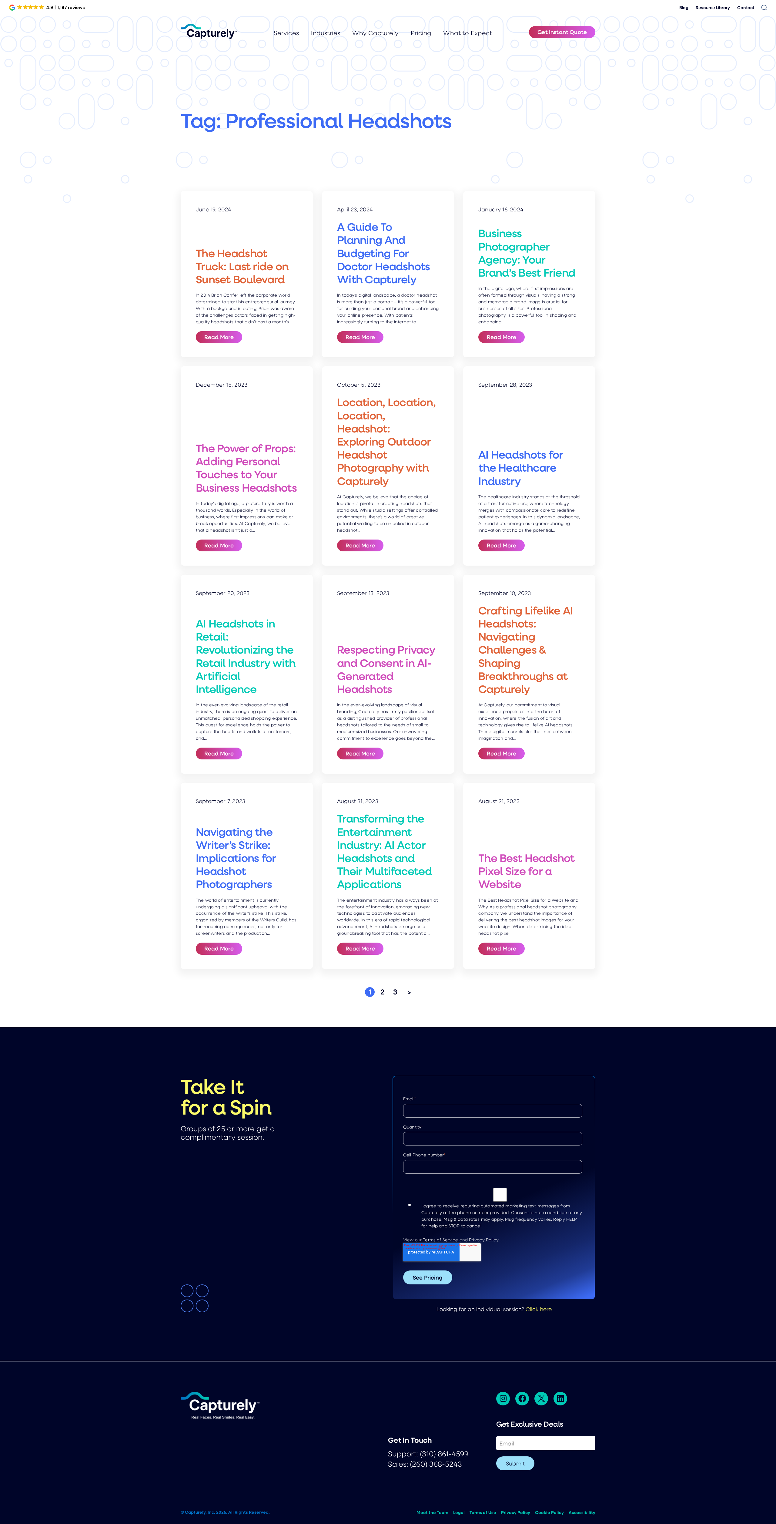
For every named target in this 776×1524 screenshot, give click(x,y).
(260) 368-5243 (436, 1463)
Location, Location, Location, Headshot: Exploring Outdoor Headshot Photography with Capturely (386, 441)
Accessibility (582, 1512)
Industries (325, 33)
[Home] (209, 31)
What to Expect (467, 33)
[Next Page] (409, 992)
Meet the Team (432, 1512)
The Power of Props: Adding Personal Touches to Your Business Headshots (246, 468)
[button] (47, 8)
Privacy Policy (483, 1239)
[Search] (764, 7)
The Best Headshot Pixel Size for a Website (526, 871)
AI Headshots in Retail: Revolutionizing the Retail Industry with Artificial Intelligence (246, 656)
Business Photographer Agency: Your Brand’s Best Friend (526, 253)
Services (286, 33)
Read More (223, 337)
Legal (459, 1512)
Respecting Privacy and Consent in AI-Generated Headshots (386, 669)
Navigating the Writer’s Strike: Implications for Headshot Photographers (236, 858)
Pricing (421, 33)
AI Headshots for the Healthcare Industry (520, 467)
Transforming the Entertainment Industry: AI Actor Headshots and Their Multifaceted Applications (384, 851)
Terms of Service (440, 1239)
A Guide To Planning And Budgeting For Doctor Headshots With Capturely (383, 253)
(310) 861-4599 (444, 1453)
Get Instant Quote (562, 31)
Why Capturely (375, 33)
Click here (539, 1308)
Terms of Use (483, 1512)
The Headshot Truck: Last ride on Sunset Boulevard (242, 266)
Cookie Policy (549, 1512)
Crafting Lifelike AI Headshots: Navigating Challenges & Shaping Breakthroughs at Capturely (525, 649)
